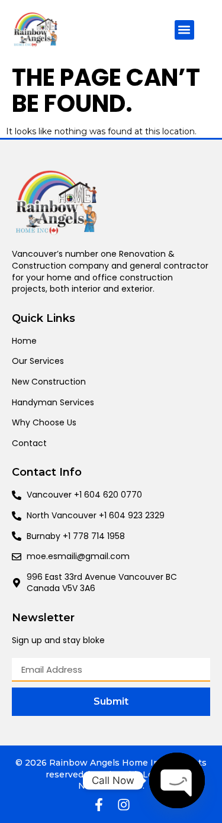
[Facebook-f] (98, 804)
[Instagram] (123, 804)
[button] (184, 30)
